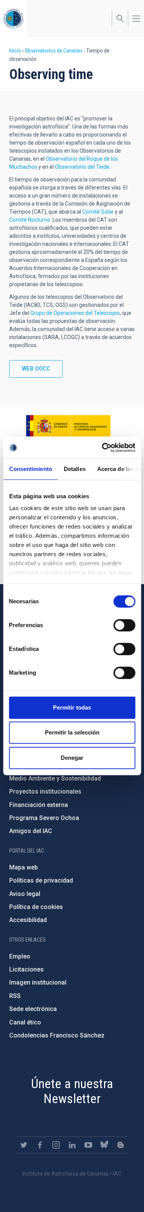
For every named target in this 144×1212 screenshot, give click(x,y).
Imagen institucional (37, 982)
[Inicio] (13, 18)
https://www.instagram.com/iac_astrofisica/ (56, 1145)
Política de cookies (36, 907)
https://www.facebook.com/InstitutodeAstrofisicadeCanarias (40, 1145)
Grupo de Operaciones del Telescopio (75, 313)
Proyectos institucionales (45, 791)
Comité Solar (98, 212)
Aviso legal (24, 893)
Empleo (19, 956)
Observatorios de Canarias (54, 51)
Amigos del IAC (30, 831)
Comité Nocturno (29, 220)
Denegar (72, 757)
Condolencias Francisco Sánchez (56, 1035)
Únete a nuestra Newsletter (72, 1091)
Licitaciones (26, 969)
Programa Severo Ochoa (44, 818)
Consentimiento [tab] (30, 469)
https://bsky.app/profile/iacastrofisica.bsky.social (104, 1145)
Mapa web (23, 867)
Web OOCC (36, 369)
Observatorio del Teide (82, 167)
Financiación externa (38, 805)
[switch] (124, 625)
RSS (15, 996)
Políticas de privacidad (41, 880)
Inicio (15, 51)
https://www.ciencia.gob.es (68, 426)
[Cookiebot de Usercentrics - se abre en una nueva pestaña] (102, 448)
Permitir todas (72, 707)
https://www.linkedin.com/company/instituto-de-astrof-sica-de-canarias (72, 1145)
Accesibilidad (28, 920)
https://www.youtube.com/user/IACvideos (88, 1145)
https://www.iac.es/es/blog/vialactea (121, 1145)
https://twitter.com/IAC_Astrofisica (24, 1145)
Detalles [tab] (74, 469)
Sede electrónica (33, 1009)
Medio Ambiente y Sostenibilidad (55, 778)
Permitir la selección (72, 732)
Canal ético (25, 1022)
